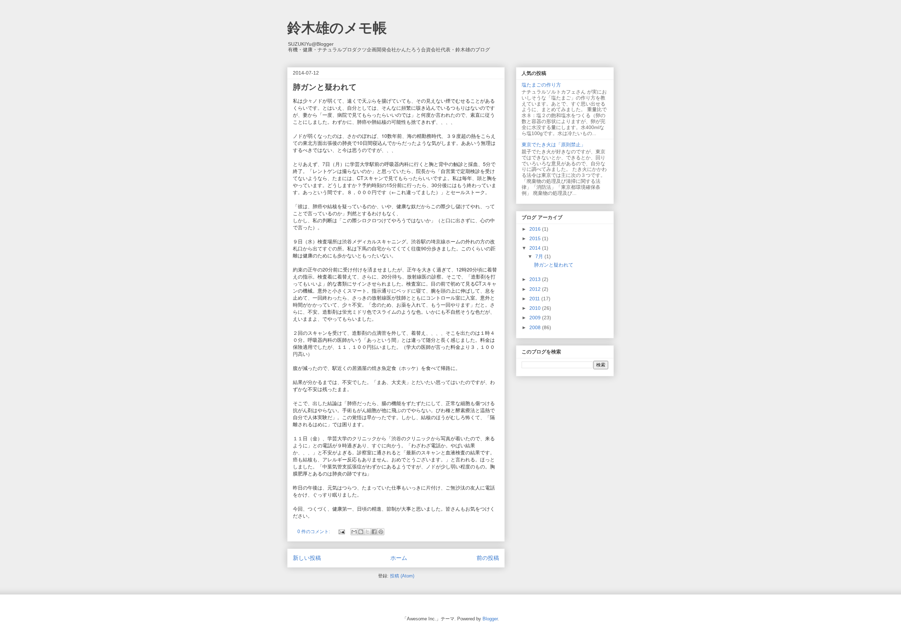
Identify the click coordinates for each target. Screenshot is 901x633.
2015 (535, 238)
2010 (535, 308)
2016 (535, 229)
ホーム (398, 558)
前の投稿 (488, 558)
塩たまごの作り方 (541, 85)
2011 (535, 298)
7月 (539, 256)
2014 (535, 248)
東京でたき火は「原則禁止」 (554, 144)
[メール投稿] (341, 531)
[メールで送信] (354, 531)
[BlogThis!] (360, 531)
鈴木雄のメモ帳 (337, 28)
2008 (535, 327)
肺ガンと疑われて (325, 87)
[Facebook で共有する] (374, 531)
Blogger (490, 618)
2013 (535, 279)
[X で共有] (367, 531)
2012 (535, 289)
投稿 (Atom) (402, 575)
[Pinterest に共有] (380, 531)
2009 (535, 317)
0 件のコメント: (314, 531)
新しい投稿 (307, 558)
